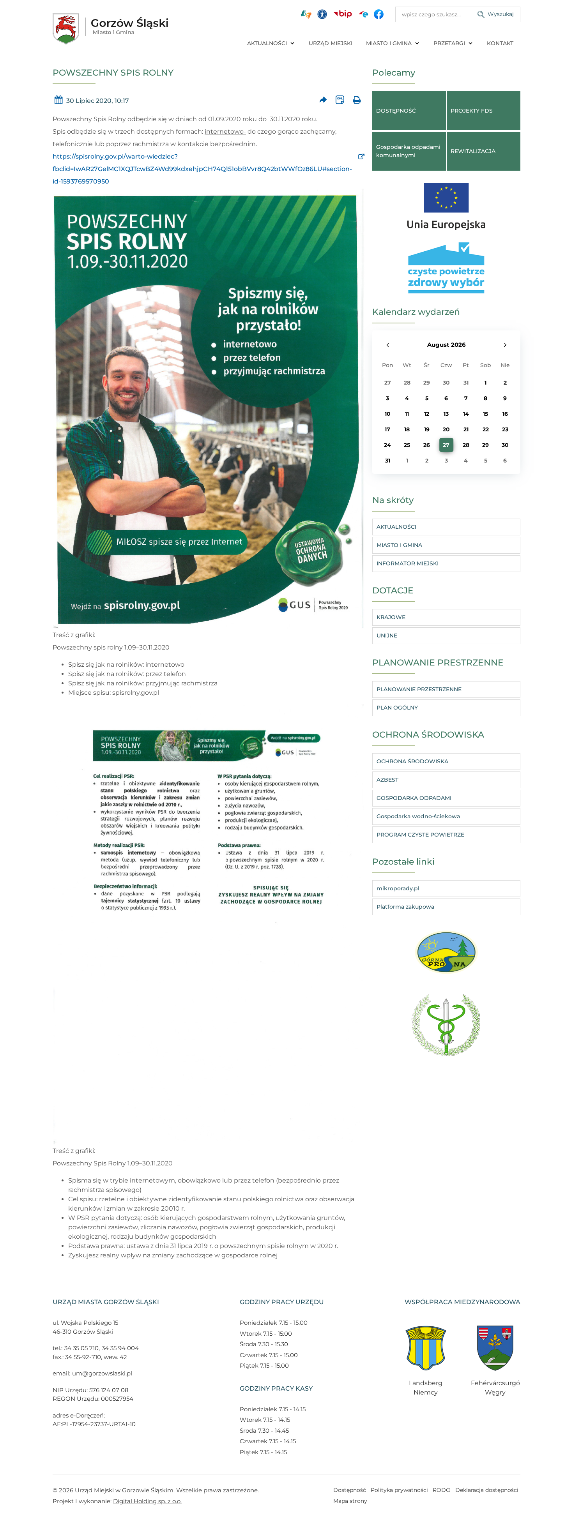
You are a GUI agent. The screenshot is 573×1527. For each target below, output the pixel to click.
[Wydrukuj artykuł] (356, 100)
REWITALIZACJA (473, 151)
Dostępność (349, 1489)
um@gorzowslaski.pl (102, 1373)
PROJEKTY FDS (472, 110)
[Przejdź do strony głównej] (110, 29)
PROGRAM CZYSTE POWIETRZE (420, 834)
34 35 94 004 (120, 1348)
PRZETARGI (449, 43)
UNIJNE (387, 635)
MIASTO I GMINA (389, 43)
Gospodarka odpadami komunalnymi (408, 151)
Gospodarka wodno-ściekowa (418, 816)
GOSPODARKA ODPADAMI (414, 797)
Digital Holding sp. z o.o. (147, 1501)
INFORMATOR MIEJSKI (408, 563)
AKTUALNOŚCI (267, 43)
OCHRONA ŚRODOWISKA (412, 761)
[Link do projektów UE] (446, 203)
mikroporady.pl (398, 888)
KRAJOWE (391, 617)
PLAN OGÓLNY (397, 707)
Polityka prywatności (399, 1489)
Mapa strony (350, 1500)
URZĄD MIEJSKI (330, 43)
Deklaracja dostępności (486, 1489)
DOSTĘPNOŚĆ (396, 110)
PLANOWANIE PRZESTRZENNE (419, 689)
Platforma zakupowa (405, 906)
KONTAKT (500, 43)
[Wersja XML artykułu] (340, 100)
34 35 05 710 (81, 1348)
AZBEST (387, 779)
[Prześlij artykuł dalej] (323, 100)
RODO (442, 1489)
